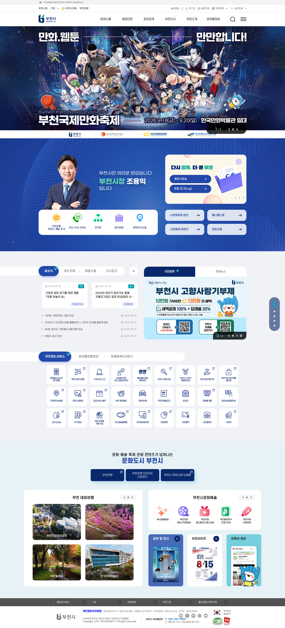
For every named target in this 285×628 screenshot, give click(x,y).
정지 (233, 129)
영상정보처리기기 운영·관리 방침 (117, 611)
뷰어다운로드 (192, 611)
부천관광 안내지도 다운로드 (142, 475)
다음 (237, 129)
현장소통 (217, 229)
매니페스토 (218, 215)
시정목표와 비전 (179, 215)
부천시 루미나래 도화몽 (177, 475)
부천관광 (107, 475)
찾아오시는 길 (171, 611)
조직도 (182, 611)
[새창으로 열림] (142, 82)
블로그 (181, 616)
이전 (229, 129)
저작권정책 (158, 611)
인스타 (200, 616)
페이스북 (187, 616)
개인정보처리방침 (92, 611)
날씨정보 (175, 8)
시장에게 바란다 (179, 229)
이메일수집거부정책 (143, 611)
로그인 (192, 8)
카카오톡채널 (193, 616)
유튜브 (206, 616)
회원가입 (205, 8)
